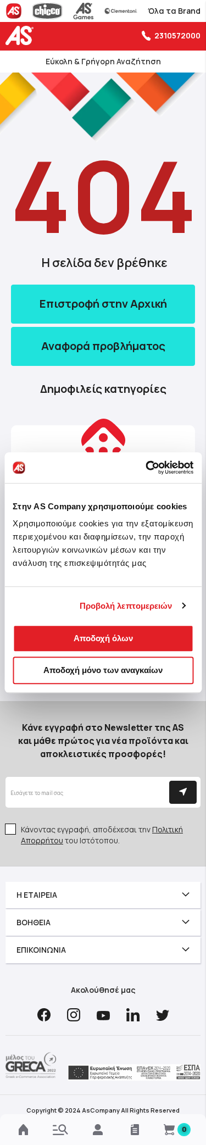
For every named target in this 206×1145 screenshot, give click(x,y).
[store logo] (21, 35)
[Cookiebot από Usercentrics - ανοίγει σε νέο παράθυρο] (146, 467)
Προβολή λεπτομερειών (126, 605)
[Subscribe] (183, 792)
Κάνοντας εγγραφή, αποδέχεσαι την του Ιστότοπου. (102, 835)
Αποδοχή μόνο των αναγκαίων (103, 670)
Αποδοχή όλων (103, 638)
